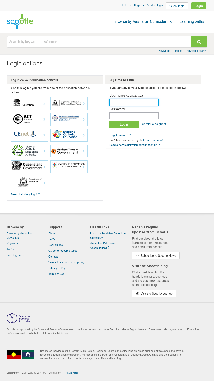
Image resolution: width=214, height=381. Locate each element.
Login (199, 6)
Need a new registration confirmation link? (134, 145)
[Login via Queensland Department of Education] (29, 166)
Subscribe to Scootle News (158, 255)
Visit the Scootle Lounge (156, 293)
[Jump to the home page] (20, 21)
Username (126, 95)
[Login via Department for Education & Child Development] (69, 119)
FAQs (51, 239)
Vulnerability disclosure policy (66, 262)
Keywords (164, 50)
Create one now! (153, 140)
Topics (178, 50)
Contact (53, 256)
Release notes (71, 372)
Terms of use (56, 274)
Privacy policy (57, 268)
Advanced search (196, 50)
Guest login (177, 6)
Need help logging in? (25, 194)
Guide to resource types (63, 251)
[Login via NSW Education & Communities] (29, 103)
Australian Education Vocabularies (102, 245)
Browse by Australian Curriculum (141, 21)
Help (125, 5)
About (52, 233)
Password (117, 109)
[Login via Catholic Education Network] (29, 135)
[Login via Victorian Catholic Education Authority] (29, 151)
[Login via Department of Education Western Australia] (29, 182)
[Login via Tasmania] (69, 103)
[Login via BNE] (69, 135)
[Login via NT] (69, 151)
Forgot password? (120, 135)
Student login (155, 5)
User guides (55, 245)
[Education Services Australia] (19, 322)
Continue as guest (154, 124)
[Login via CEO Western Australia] (69, 166)
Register (139, 5)
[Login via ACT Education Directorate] (29, 119)
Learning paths (192, 21)
